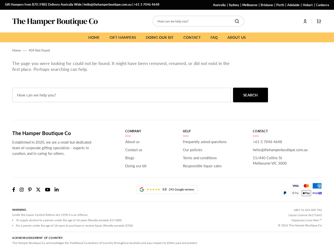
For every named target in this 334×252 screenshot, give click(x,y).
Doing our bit (135, 166)
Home (16, 50)
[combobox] (198, 21)
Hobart (308, 5)
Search (250, 95)
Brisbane (267, 5)
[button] (305, 21)
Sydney (234, 5)
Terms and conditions (200, 158)
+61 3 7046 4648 (146, 4)
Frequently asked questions (205, 141)
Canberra (322, 5)
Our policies (192, 149)
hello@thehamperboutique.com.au (108, 4)
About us (132, 141)
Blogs (129, 158)
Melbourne (249, 5)
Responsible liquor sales (202, 166)
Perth (280, 5)
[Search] (238, 21)
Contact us (133, 149)
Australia (219, 5)
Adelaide (293, 5)
